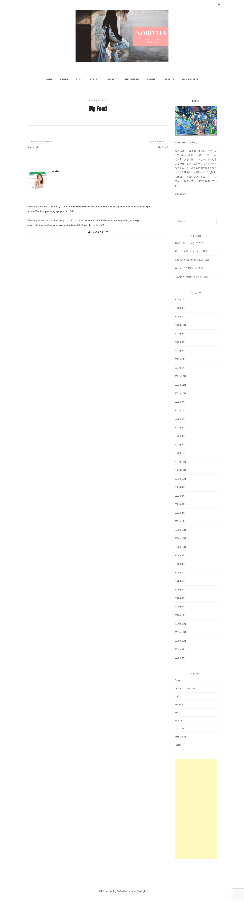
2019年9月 (180, 649)
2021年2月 (180, 513)
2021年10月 (180, 479)
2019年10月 (180, 641)
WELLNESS (181, 736)
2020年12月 (180, 530)
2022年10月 (180, 393)
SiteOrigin (141, 891)
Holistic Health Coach (185, 688)
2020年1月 (180, 615)
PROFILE (152, 79)
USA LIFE (179, 728)
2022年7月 (180, 410)
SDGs (178, 712)
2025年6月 (180, 308)
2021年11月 (180, 470)
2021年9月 (180, 487)
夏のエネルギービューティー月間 (191, 251)
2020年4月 (180, 589)
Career (178, 680)
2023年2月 (180, 359)
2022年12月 (180, 376)
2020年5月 (180, 581)
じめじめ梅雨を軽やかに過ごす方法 (192, 259)
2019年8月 (180, 658)
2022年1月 (180, 453)
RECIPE (94, 79)
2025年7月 (180, 299)
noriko (56, 171)
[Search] (213, 220)
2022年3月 (180, 436)
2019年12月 (180, 623)
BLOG (79, 79)
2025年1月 (180, 316)
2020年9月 (180, 555)
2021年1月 (180, 521)
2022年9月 (180, 402)
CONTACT (112, 79)
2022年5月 (180, 427)
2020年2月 (180, 606)
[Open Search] (219, 3)
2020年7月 (180, 572)
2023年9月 (180, 333)
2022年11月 (180, 385)
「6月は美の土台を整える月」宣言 (191, 277)
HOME (49, 79)
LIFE (177, 696)
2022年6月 (180, 419)
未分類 (178, 745)
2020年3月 (180, 598)
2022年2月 (180, 444)
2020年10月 (180, 547)
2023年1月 (180, 367)
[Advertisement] (196, 809)
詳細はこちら (182, 193)
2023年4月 (180, 350)
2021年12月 (180, 461)
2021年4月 (180, 496)
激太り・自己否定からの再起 (189, 268)
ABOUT (64, 79)
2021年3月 (180, 504)
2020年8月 (180, 564)
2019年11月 (180, 632)
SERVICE (169, 79)
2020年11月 (180, 538)
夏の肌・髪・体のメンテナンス (190, 242)
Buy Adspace (190, 79)
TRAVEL (179, 720)
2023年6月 (180, 342)
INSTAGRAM (132, 79)
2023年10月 (180, 325)
